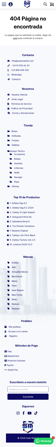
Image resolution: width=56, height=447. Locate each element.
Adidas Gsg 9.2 (19, 203)
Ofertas (15, 186)
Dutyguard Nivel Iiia (22, 217)
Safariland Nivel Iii (21, 221)
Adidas (15, 262)
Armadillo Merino (19, 272)
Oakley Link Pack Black (23, 235)
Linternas (18, 168)
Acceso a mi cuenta (18, 331)
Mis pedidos (14, 327)
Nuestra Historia (19, 94)
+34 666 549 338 (19, 70)
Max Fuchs (16, 295)
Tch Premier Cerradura (23, 226)
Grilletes (15, 145)
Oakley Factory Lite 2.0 (23, 240)
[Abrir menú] (4, 4)
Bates (14, 281)
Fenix (14, 285)
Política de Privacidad (22, 108)
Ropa (16, 181)
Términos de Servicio (21, 104)
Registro (13, 336)
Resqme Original (20, 230)
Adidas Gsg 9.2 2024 (22, 207)
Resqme (15, 308)
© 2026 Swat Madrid (28, 438)
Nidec (14, 299)
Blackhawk (16, 276)
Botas (14, 131)
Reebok (15, 304)
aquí (15, 38)
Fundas (15, 140)
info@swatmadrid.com (22, 61)
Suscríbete (28, 396)
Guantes (18, 163)
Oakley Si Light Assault (23, 212)
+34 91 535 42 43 (20, 65)
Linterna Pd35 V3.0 (22, 244)
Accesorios (19, 154)
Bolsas (17, 158)
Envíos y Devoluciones (23, 113)
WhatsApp (16, 74)
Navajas (18, 177)
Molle (16, 172)
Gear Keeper (17, 290)
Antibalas (16, 136)
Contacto (16, 79)
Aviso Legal (17, 99)
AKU (13, 267)
